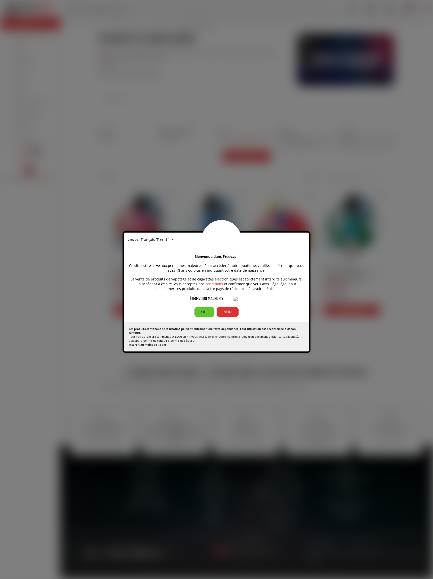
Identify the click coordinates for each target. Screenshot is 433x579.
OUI (204, 311)
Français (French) (155, 239)
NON (228, 311)
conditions (214, 283)
